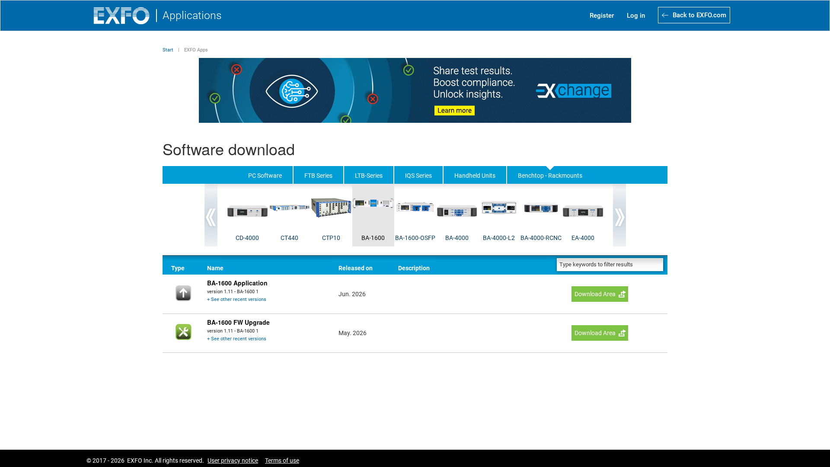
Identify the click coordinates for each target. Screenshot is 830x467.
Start (168, 50)
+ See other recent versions (236, 299)
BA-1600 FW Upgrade (238, 322)
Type (178, 268)
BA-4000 (457, 237)
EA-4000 (582, 237)
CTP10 (331, 237)
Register (602, 15)
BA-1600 (373, 237)
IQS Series (418, 175)
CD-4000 (247, 237)
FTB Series (318, 175)
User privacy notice (233, 460)
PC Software (265, 175)
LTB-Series (369, 175)
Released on (355, 268)
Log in (636, 15)
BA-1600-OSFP (415, 237)
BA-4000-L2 (499, 237)
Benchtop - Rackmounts (550, 175)
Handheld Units (474, 175)
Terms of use (282, 460)
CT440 (289, 237)
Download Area (595, 294)
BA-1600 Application (237, 282)
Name (215, 268)
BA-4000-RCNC (541, 237)
